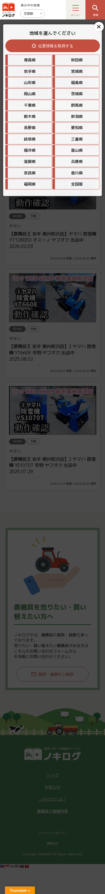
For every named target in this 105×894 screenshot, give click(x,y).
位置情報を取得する (55, 46)
